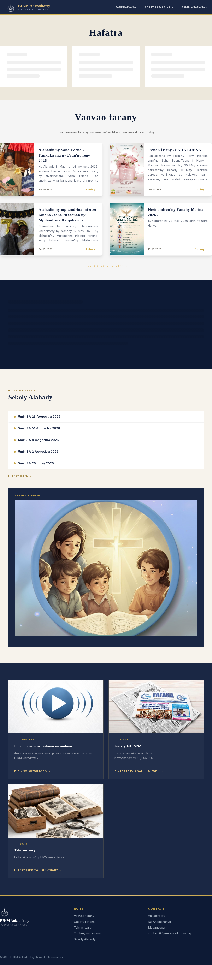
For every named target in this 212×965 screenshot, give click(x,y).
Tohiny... (92, 189)
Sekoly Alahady (84, 939)
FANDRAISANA (126, 7)
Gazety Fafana (84, 922)
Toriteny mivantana (87, 933)
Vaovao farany (84, 916)
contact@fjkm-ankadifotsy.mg (169, 933)
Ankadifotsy (156, 916)
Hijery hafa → (20, 476)
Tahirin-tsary (83, 927)
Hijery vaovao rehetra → (106, 265)
